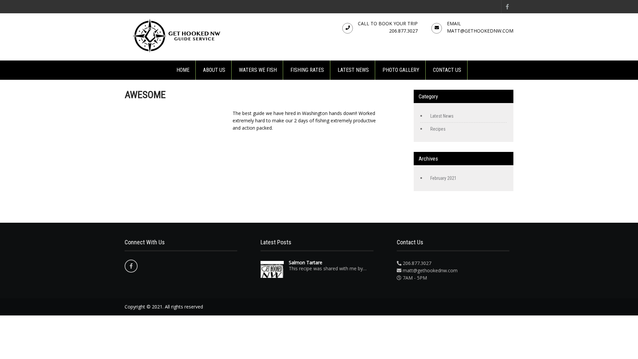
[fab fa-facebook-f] (507, 6)
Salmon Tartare (305, 263)
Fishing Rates (307, 70)
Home (182, 70)
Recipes (438, 129)
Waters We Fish (258, 70)
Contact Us (447, 70)
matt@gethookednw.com (480, 31)
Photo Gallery (400, 70)
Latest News (353, 70)
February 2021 (443, 178)
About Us (214, 70)
